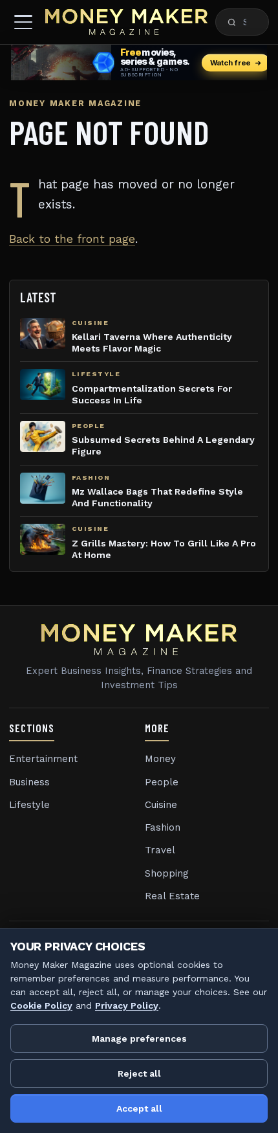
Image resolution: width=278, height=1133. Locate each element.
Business (29, 782)
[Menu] (23, 22)
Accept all (139, 1108)
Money (160, 759)
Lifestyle (29, 805)
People (161, 782)
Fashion (162, 827)
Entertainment (43, 759)
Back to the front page (72, 238)
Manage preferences (139, 1038)
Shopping (167, 873)
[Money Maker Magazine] (126, 22)
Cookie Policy (41, 1005)
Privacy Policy (126, 1005)
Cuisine (161, 805)
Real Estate (172, 896)
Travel (160, 850)
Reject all (139, 1073)
